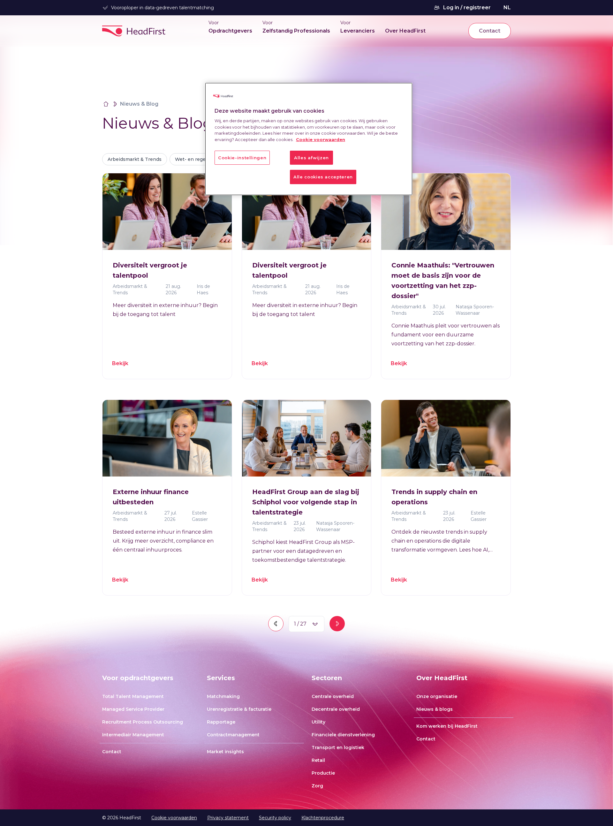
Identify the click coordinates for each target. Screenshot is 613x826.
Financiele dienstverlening (343, 735)
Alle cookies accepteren (323, 176)
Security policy (275, 818)
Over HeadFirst (405, 31)
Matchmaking (223, 696)
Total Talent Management (133, 696)
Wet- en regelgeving (199, 159)
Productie (323, 773)
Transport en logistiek (338, 747)
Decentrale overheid (336, 709)
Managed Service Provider (133, 709)
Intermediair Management (133, 735)
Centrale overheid (333, 696)
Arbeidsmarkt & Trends (135, 159)
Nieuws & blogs (434, 709)
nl (507, 7)
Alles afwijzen (311, 157)
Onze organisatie (436, 696)
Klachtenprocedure (322, 818)
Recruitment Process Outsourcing (142, 722)
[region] (308, 139)
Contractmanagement (233, 735)
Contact (489, 31)
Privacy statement (228, 818)
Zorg (317, 786)
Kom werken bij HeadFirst (447, 726)
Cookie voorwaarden (174, 818)
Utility (318, 722)
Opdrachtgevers (230, 31)
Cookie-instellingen (242, 157)
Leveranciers (357, 31)
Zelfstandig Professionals (296, 31)
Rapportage (221, 722)
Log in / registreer (467, 7)
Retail (318, 760)
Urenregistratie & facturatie (239, 709)
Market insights (225, 752)
